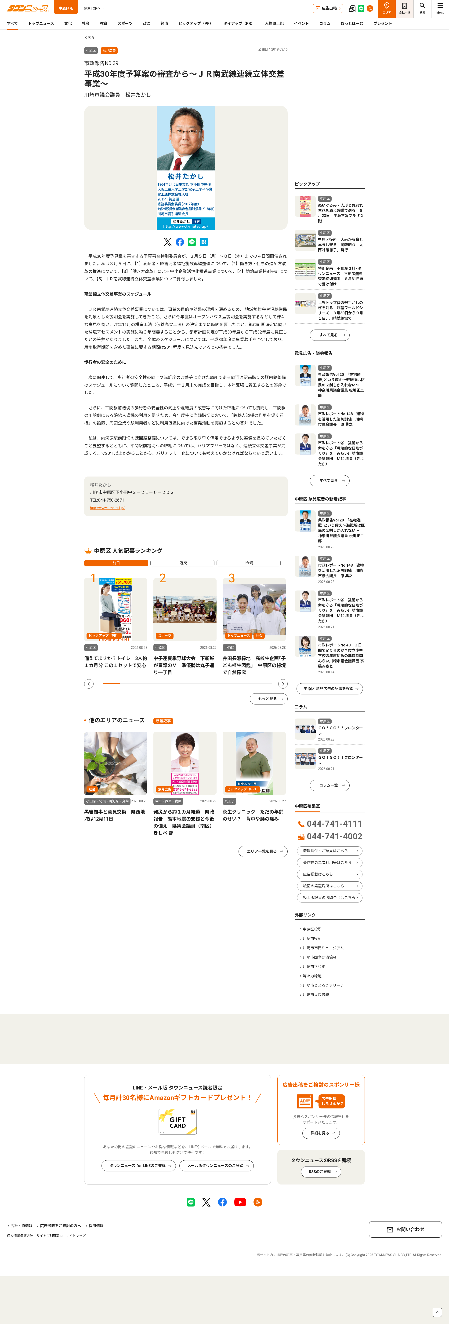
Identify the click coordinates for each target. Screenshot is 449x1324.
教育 (103, 23)
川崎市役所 (312, 938)
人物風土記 (274, 23)
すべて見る (328, 335)
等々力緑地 (312, 976)
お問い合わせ (410, 1229)
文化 (68, 23)
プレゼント (382, 23)
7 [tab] (212, 683)
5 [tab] (178, 683)
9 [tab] (246, 683)
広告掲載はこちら (318, 874)
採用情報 (96, 1226)
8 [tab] (229, 683)
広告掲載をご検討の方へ (60, 1226)
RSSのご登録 (320, 1172)
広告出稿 (329, 8)
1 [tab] (111, 683)
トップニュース (41, 23)
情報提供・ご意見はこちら (325, 851)
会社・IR (404, 12)
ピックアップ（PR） (195, 23)
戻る (91, 37)
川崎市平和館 (314, 967)
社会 (86, 23)
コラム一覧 (328, 785)
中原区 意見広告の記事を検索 (328, 688)
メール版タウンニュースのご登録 (215, 1165)
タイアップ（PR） (239, 23)
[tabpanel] (186, 168)
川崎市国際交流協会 (320, 957)
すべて (12, 23)
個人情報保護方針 (20, 1236)
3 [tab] (145, 683)
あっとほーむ (352, 23)
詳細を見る (320, 1133)
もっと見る (267, 699)
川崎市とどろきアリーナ (323, 985)
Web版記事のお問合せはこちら (329, 897)
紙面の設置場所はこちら (323, 886)
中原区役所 (312, 929)
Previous (89, 684)
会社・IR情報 (22, 1226)
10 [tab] (263, 683)
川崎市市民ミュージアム (323, 948)
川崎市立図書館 (316, 995)
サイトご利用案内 (49, 1236)
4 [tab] (162, 683)
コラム (324, 23)
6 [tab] (196, 683)
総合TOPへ (92, 8)
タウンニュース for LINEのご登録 (137, 1165)
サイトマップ (76, 1236)
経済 (164, 23)
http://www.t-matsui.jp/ (107, 508)
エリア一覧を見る (262, 851)
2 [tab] (128, 683)
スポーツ (125, 23)
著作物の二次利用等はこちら (327, 862)
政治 (146, 23)
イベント (301, 23)
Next (283, 684)
